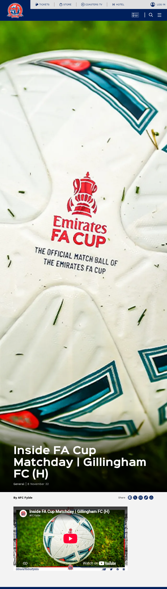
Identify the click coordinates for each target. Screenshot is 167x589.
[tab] (42, 4)
